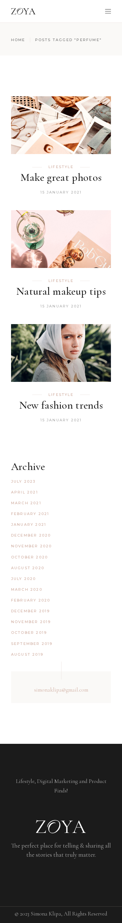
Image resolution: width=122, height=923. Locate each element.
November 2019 (31, 621)
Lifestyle (61, 166)
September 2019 (32, 643)
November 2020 (31, 546)
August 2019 (27, 654)
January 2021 (28, 524)
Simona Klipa (46, 913)
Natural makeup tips (61, 291)
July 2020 (23, 578)
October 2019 (29, 632)
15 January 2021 (61, 192)
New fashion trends (61, 405)
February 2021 (30, 513)
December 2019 (30, 611)
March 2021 (26, 503)
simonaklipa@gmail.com (61, 689)
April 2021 (24, 492)
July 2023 (23, 481)
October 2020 (29, 557)
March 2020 (26, 589)
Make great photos (61, 177)
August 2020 (27, 568)
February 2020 (30, 600)
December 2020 (31, 535)
